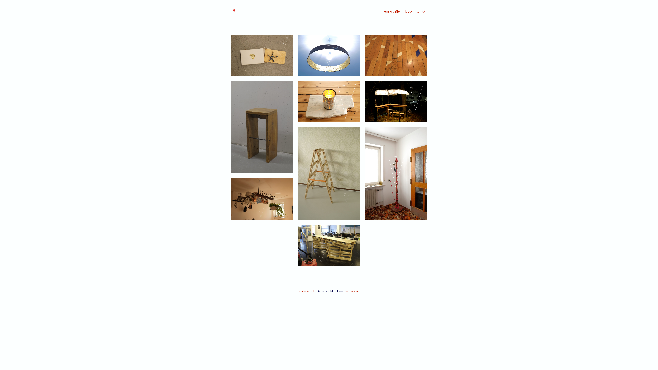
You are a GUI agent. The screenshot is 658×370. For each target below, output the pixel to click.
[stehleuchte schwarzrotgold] (396, 173)
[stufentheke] (396, 101)
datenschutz (307, 291)
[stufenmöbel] (262, 127)
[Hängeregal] (262, 199)
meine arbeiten (391, 11)
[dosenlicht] (329, 101)
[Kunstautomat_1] (262, 55)
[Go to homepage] (234, 11)
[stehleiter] (329, 173)
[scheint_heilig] (329, 55)
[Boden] (396, 55)
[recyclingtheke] (329, 245)
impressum (352, 291)
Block (408, 11)
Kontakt (422, 11)
